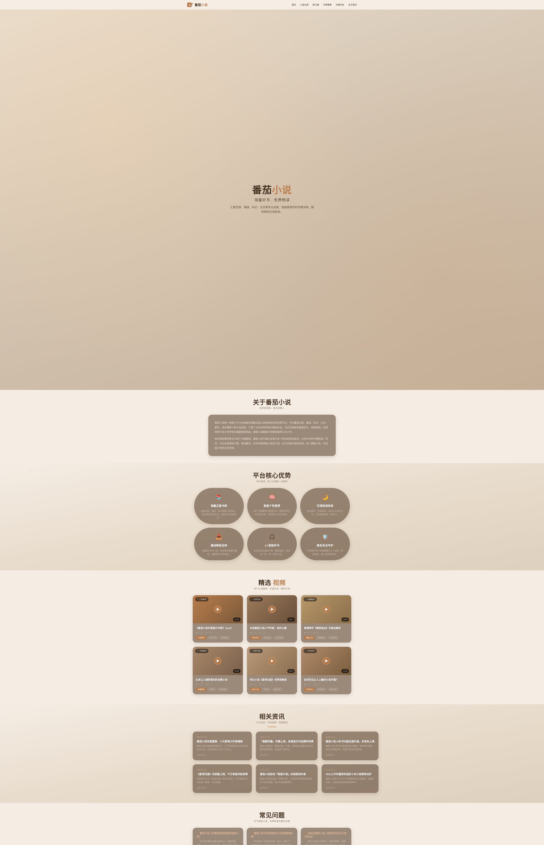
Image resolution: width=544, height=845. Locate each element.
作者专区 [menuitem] (340, 4)
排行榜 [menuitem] (316, 4)
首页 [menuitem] (294, 4)
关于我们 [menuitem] (352, 4)
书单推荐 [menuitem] (327, 4)
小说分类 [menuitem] (304, 4)
